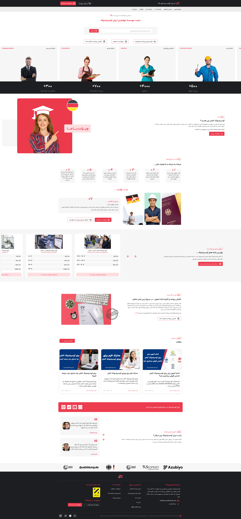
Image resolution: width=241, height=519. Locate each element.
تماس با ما (138, 498)
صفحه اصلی (177, 9)
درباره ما (134, 9)
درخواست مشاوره (115, 489)
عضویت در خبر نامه (74, 505)
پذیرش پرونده (116, 498)
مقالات (141, 9)
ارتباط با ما (149, 9)
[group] (212, 63)
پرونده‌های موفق (136, 507)
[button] (135, 256)
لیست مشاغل (168, 9)
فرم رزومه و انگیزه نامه (114, 493)
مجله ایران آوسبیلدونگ (134, 493)
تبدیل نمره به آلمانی (135, 489)
